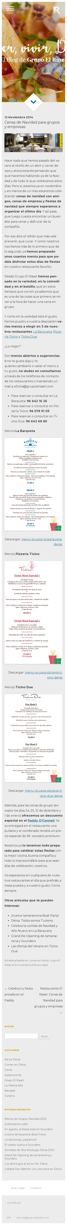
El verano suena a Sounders (22, 1145)
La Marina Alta (13, 1085)
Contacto (36, 1187)
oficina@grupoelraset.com (32, 1217)
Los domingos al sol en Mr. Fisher (26, 1163)
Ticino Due (29, 336)
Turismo (9, 1096)
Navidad (9, 1090)
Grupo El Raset (14, 1080)
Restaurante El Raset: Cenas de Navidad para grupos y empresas (48, 1000)
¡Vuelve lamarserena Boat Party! (35, 915)
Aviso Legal (18, 1187)
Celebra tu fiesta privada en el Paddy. (18, 994)
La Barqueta (42, 331)
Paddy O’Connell (41, 820)
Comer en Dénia (38, 960)
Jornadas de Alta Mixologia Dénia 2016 (29, 1150)
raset (45, 964)
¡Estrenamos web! (16, 1124)
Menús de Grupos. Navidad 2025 (25, 1119)
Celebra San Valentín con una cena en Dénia (33, 1169)
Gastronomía (12, 1075)
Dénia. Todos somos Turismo (32, 920)
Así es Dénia (12, 1059)
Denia (8, 1070)
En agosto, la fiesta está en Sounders (28, 1129)
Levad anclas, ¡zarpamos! (20, 1139)
